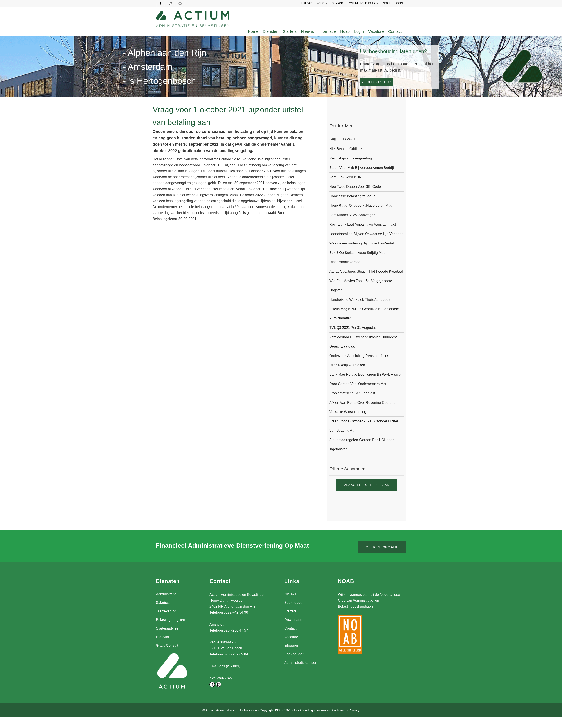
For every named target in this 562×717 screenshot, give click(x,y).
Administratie (166, 594)
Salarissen (164, 603)
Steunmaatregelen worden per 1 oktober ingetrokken (361, 444)
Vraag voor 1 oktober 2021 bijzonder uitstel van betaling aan (363, 425)
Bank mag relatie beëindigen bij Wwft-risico (365, 374)
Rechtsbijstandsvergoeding (350, 158)
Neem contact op (376, 82)
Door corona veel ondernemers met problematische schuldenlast (357, 388)
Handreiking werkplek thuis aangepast (360, 299)
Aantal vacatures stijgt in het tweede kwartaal (366, 271)
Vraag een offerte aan (366, 485)
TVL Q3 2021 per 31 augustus (352, 328)
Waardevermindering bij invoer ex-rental (361, 243)
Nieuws (307, 31)
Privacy (354, 710)
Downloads (293, 620)
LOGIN (399, 3)
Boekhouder (293, 654)
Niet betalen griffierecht (347, 149)
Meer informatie (382, 547)
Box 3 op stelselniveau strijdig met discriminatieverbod (356, 257)
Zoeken (322, 3)
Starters (290, 31)
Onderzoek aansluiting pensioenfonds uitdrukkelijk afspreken (359, 360)
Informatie (327, 31)
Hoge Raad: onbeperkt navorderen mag (360, 205)
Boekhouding (303, 710)
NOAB (386, 3)
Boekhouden (294, 603)
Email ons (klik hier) (224, 666)
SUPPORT (338, 3)
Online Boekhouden (363, 3)
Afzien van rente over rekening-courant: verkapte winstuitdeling (362, 407)
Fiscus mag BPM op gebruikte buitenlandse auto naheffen (364, 313)
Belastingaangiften (170, 620)
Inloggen (291, 645)
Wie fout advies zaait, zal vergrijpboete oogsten (360, 285)
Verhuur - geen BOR (345, 177)
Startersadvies (167, 628)
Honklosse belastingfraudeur (352, 196)
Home (253, 31)
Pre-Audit (163, 637)
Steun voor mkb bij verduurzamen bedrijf (361, 168)
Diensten (270, 31)
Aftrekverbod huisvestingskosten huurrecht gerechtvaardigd (363, 341)
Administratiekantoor (300, 662)
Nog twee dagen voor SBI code (355, 186)
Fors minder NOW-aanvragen (352, 215)
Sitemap (322, 710)
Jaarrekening (166, 611)
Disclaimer (338, 710)
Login (359, 31)
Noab (345, 31)
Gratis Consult (167, 645)
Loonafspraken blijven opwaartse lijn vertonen (366, 234)
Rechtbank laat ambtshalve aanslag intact (362, 224)
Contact (395, 31)
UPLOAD (306, 3)
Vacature (376, 31)
